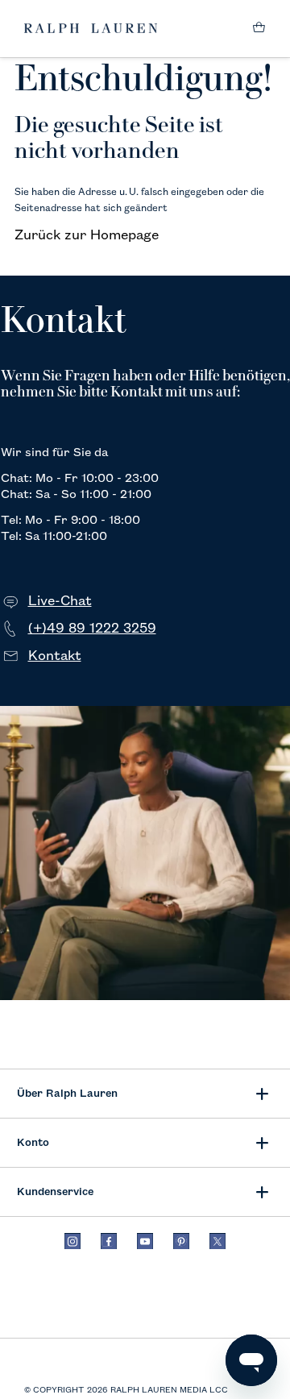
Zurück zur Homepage (86, 235)
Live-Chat (60, 601)
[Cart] (259, 29)
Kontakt (54, 656)
